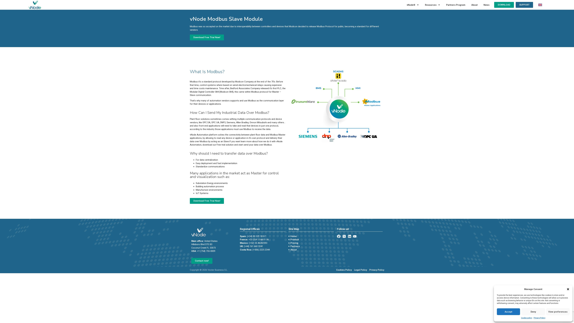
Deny (533, 311)
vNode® (411, 5)
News (486, 5)
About (474, 5)
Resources (430, 5)
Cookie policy (526, 318)
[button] (568, 289)
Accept (508, 311)
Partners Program (455, 5)
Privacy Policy (539, 318)
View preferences (557, 311)
